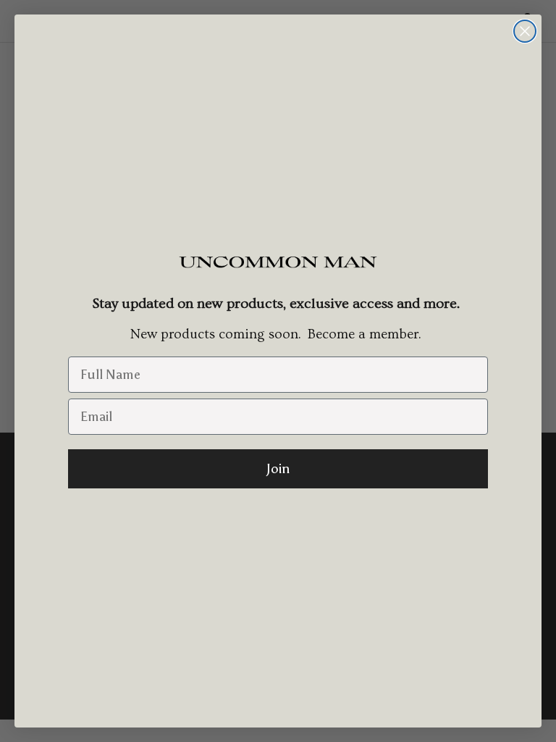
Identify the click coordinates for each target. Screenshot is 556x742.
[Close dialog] (525, 31)
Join (278, 469)
